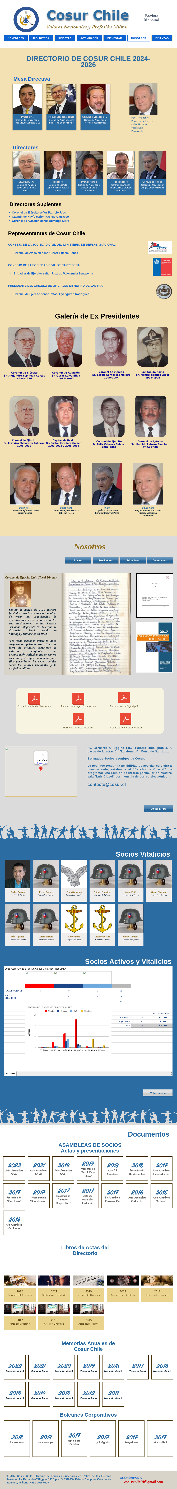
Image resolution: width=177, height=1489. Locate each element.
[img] (27, 107)
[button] (42, 357)
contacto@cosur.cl (106, 784)
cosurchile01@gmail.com (143, 1481)
